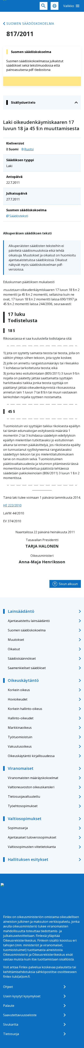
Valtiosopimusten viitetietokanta (32, 847)
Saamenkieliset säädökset (27, 668)
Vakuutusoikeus (20, 746)
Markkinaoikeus (20, 727)
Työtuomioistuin (20, 737)
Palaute (8, 1005)
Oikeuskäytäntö (23, 680)
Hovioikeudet (17, 699)
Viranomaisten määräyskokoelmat (33, 778)
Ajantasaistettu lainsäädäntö (29, 621)
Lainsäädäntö (21, 611)
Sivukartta (10, 1024)
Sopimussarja (18, 828)
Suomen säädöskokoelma (30, 23)
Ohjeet (8, 987)
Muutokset (16, 639)
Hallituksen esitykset (28, 859)
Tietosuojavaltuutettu (24, 796)
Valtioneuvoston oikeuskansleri (31, 787)
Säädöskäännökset (22, 658)
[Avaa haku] (43, 6)
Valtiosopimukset (24, 818)
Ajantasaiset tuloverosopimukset (32, 837)
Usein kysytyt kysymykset (21, 996)
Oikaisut (14, 649)
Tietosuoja (11, 1034)
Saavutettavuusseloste (20, 1015)
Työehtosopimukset (23, 806)
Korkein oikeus (19, 690)
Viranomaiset (20, 768)
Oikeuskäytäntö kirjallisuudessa (31, 756)
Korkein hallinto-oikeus (25, 709)
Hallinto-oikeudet (20, 718)
